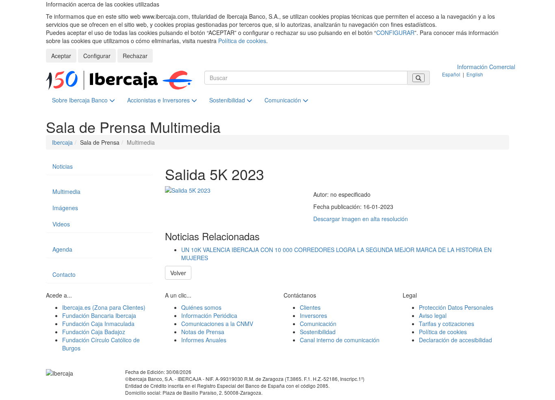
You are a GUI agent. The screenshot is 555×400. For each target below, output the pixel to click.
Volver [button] (178, 273)
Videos (61, 224)
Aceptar (61, 56)
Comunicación (283, 100)
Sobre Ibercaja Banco (80, 100)
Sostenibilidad (228, 100)
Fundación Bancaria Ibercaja (99, 315)
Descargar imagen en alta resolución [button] (360, 219)
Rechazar (135, 56)
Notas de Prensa (202, 332)
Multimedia (66, 191)
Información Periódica (209, 315)
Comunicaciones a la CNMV (217, 324)
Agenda (62, 249)
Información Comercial (486, 67)
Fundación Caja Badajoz (93, 332)
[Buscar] (418, 78)
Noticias (62, 166)
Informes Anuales (203, 340)
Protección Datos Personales (456, 307)
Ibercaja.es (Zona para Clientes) (103, 307)
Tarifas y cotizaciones (446, 324)
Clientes (310, 307)
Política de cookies (242, 41)
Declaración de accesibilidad (455, 340)
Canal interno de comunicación (339, 340)
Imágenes (65, 208)
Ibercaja (62, 142)
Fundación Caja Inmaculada (98, 324)
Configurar (97, 56)
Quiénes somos (201, 307)
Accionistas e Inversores (159, 100)
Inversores (313, 315)
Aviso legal (433, 315)
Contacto (64, 274)
